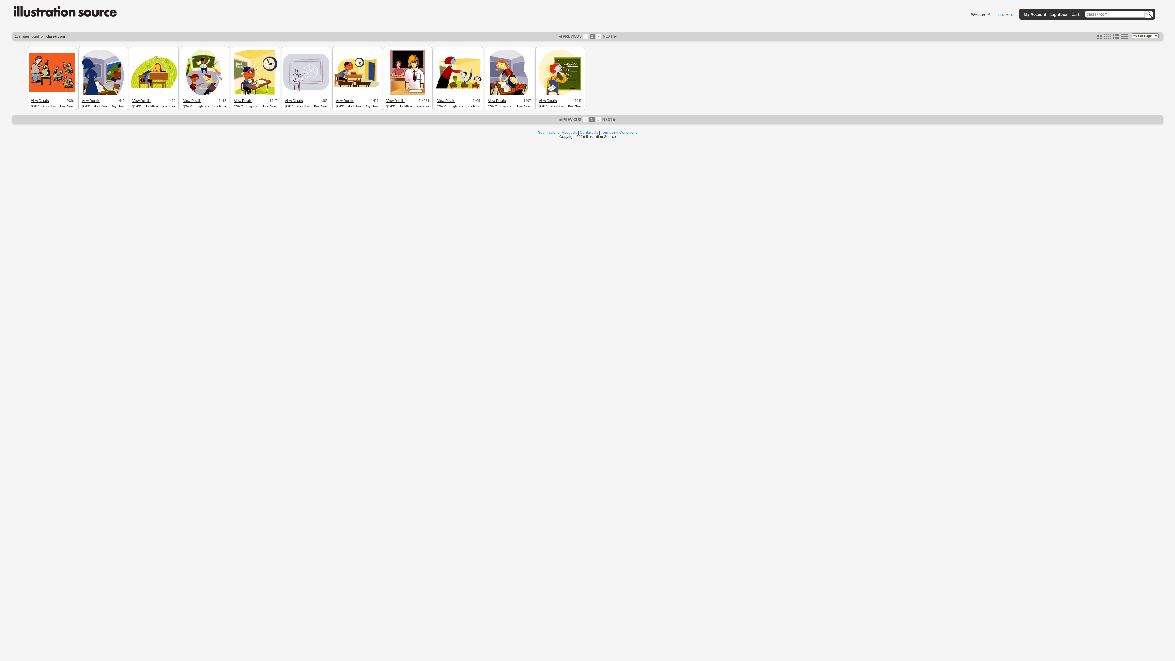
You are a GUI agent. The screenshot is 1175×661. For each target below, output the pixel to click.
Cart (1075, 14)
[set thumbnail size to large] (1116, 37)
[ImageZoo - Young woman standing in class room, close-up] (407, 94)
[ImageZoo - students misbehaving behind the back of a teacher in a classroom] (204, 94)
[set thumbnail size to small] (1099, 37)
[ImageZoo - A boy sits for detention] (357, 86)
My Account (1035, 14)
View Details (40, 101)
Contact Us (589, 132)
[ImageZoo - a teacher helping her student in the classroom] (509, 94)
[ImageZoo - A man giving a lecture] (306, 90)
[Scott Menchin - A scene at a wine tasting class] (52, 90)
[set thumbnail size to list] (1124, 37)
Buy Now (66, 106)
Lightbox (1058, 14)
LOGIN (999, 15)
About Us (569, 132)
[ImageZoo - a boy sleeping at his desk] (154, 87)
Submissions (548, 132)
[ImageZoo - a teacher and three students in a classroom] (459, 87)
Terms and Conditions (619, 132)
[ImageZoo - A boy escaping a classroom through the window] (103, 94)
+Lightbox (50, 106)
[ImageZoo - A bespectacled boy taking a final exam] (255, 94)
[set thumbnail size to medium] (1107, 37)
